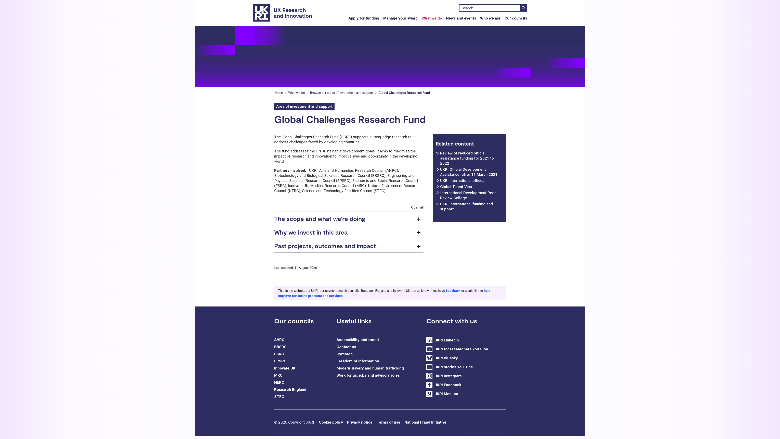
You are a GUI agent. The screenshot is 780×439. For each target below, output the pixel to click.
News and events (461, 18)
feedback (453, 291)
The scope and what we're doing (319, 218)
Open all (417, 207)
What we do (432, 18)
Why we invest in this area (311, 232)
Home (278, 93)
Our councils (516, 18)
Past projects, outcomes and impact (325, 245)
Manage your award (400, 18)
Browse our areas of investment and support (341, 93)
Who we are (490, 18)
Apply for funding (364, 18)
